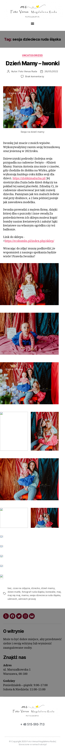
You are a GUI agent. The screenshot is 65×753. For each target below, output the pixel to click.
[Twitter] (19, 616)
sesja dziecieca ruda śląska (45, 595)
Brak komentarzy (34, 76)
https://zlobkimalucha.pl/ (29, 178)
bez (10, 588)
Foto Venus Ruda (27, 71)
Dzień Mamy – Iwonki (32, 63)
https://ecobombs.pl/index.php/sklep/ (29, 241)
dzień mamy (48, 588)
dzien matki (14, 591)
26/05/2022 (51, 71)
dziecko (35, 588)
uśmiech (12, 598)
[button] (32, 23)
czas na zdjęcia (21, 588)
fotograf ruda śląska (33, 591)
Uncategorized (32, 55)
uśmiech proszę (27, 598)
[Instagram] (25, 616)
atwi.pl (43, 744)
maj (59, 591)
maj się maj (14, 595)
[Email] (32, 616)
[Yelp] (6, 616)
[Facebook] (12, 616)
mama (25, 595)
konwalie (50, 591)
